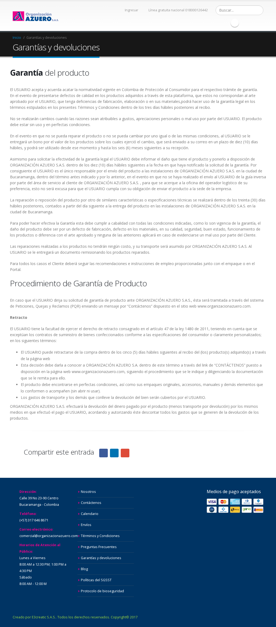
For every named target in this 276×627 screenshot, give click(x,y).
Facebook (103, 453)
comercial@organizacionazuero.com (48, 536)
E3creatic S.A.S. (44, 617)
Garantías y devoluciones (101, 558)
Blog (84, 569)
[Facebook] (235, 23)
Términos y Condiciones (100, 536)
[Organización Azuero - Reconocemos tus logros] (35, 16)
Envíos (86, 524)
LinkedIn (114, 453)
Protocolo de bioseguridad (102, 591)
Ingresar (131, 10)
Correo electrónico (125, 453)
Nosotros (88, 491)
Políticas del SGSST (96, 580)
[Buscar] (259, 10)
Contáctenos (91, 502)
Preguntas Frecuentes (99, 547)
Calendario (89, 513)
